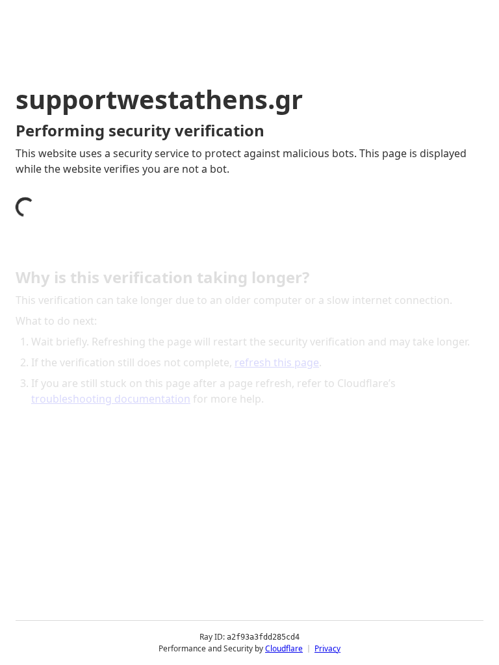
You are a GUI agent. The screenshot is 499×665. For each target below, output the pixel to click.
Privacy (327, 648)
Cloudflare (284, 648)
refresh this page (277, 362)
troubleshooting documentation (110, 399)
